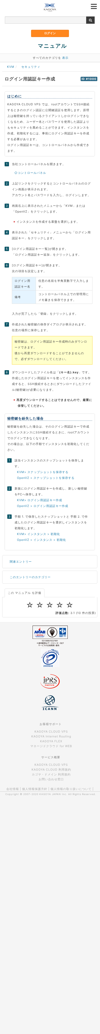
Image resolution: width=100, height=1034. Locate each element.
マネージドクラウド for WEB (51, 746)
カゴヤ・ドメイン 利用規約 (51, 774)
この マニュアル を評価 (24, 593)
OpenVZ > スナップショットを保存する (46, 478)
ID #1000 (89, 79)
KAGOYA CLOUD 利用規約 (51, 769)
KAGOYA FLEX (51, 741)
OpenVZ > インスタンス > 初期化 (41, 540)
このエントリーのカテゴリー (30, 577)
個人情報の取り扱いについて (71, 789)
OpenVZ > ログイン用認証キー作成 (42, 506)
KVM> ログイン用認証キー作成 (39, 500)
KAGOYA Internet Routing (51, 736)
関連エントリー (21, 561)
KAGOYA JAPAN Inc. (53, 794)
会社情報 (12, 789)
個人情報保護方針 (34, 789)
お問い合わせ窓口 (51, 779)
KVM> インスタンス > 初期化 (38, 534)
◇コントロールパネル (30, 173)
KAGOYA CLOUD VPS (51, 731)
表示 (65, 58)
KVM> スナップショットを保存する (42, 472)
